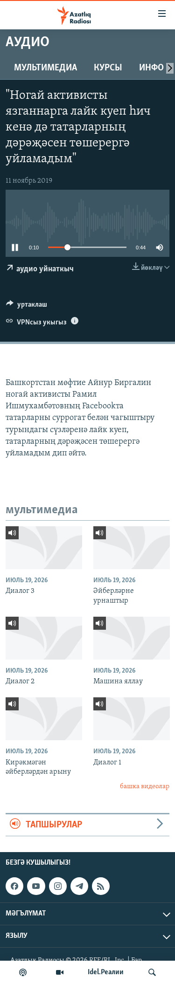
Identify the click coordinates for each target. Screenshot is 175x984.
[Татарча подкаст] (23, 972)
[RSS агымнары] (101, 886)
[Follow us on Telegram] (79, 886)
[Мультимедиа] (60, 972)
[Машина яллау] (131, 638)
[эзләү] (152, 972)
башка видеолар (144, 786)
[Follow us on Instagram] (58, 886)
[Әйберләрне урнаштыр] (131, 547)
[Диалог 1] (131, 718)
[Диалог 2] (44, 638)
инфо (151, 68)
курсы (108, 68)
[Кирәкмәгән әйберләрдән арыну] (44, 718)
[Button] (26, 307)
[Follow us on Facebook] (14, 886)
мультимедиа (45, 68)
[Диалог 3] (44, 547)
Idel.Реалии (106, 972)
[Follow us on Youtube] (36, 886)
